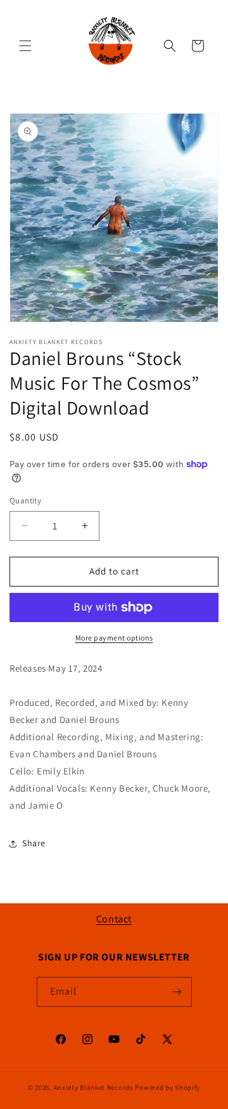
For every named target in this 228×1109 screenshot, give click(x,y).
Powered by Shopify (167, 1087)
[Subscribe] (177, 992)
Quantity (25, 500)
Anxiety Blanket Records (94, 1087)
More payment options (114, 637)
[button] (25, 46)
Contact (114, 919)
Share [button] (34, 843)
